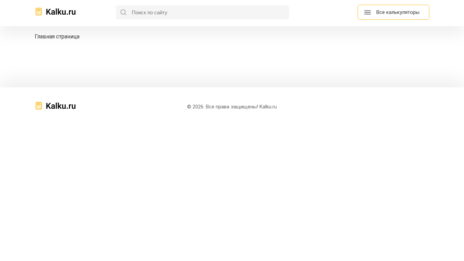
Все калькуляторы (398, 12)
